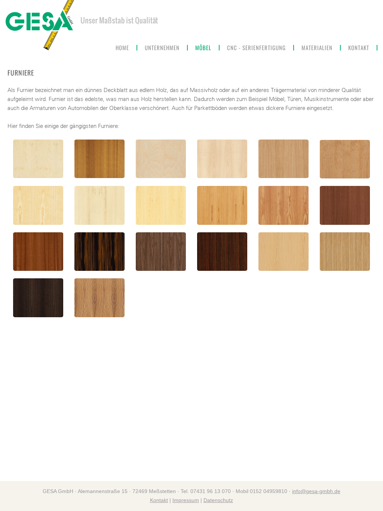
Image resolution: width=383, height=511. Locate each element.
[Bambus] (99, 159)
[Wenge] (38, 297)
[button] (204, 48)
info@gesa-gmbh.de (316, 491)
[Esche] (38, 205)
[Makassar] (99, 251)
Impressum (185, 500)
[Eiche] (283, 159)
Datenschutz (218, 500)
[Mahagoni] (38, 251)
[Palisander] (222, 251)
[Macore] (345, 205)
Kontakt (358, 48)
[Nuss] (161, 251)
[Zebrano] (99, 297)
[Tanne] (283, 251)
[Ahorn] (38, 159)
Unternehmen (162, 48)
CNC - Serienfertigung (256, 48)
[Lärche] (283, 205)
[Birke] (161, 159)
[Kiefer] (161, 205)
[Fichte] (99, 205)
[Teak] (345, 251)
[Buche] (222, 159)
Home (122, 48)
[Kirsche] (222, 205)
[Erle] (345, 159)
